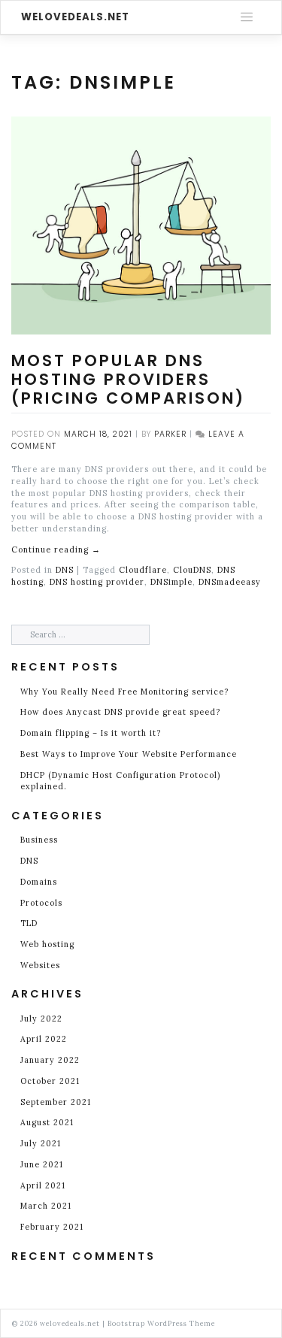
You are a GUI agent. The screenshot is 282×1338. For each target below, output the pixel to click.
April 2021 (42, 1185)
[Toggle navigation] (246, 17)
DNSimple (171, 582)
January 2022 (50, 1060)
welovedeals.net (75, 17)
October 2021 (50, 1081)
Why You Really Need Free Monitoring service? (124, 691)
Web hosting (47, 944)
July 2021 (40, 1143)
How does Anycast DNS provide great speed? (120, 712)
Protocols (41, 903)
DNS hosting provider (97, 582)
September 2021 (55, 1102)
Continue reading (56, 549)
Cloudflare (143, 570)
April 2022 (43, 1039)
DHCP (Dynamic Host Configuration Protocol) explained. (120, 781)
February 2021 (51, 1226)
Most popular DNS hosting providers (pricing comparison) (131, 379)
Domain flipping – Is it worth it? (90, 733)
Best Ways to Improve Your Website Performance (130, 754)
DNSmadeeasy (230, 582)
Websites (40, 965)
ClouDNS (192, 570)
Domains (38, 881)
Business (39, 839)
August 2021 (47, 1122)
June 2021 (41, 1164)
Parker (170, 434)
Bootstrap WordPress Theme (161, 1323)
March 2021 (45, 1205)
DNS (65, 570)
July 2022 (41, 1018)
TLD (29, 923)
